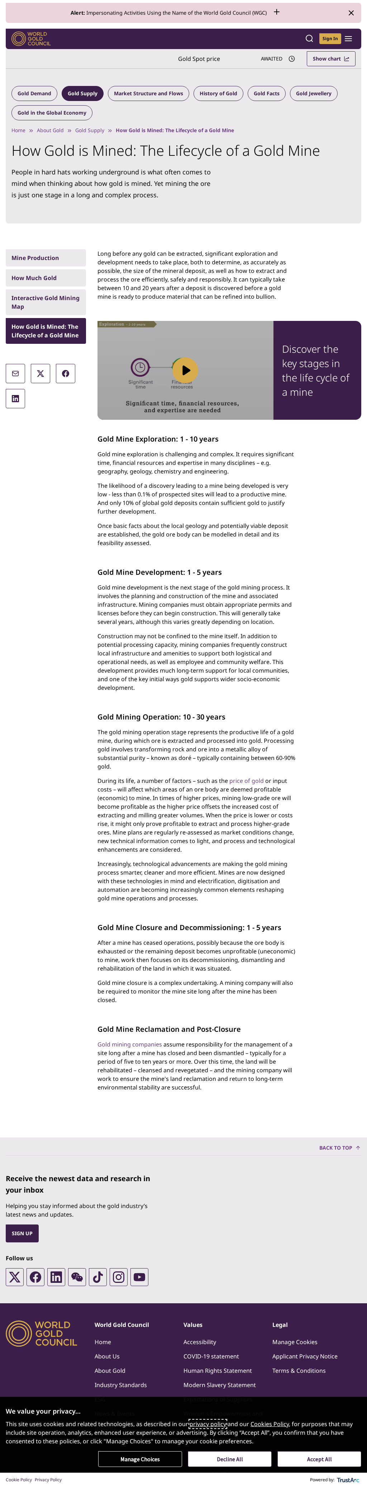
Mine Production (35, 258)
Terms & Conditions (299, 1371)
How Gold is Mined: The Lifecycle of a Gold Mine (44, 331)
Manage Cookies (295, 1342)
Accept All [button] (319, 1459)
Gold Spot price (199, 59)
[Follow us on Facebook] (35, 1277)
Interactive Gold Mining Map (45, 302)
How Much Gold (34, 278)
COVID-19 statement (211, 1356)
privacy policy (208, 1424)
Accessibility (200, 1342)
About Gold (50, 130)
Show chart (327, 58)
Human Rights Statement (218, 1371)
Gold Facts (267, 93)
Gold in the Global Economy (52, 112)
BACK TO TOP (335, 1147)
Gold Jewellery (314, 93)
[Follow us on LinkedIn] (56, 1277)
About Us (107, 1356)
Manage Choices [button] (140, 1459)
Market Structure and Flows (148, 93)
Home (18, 130)
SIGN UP (22, 1233)
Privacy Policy (48, 1480)
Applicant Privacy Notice (305, 1356)
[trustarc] (348, 1480)
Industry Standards (121, 1385)
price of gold (246, 781)
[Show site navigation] (348, 39)
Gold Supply (82, 93)
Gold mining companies (129, 1044)
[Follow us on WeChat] (77, 1277)
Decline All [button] (230, 1459)
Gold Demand (34, 93)
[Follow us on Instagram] (119, 1277)
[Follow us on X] (15, 1277)
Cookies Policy (270, 1424)
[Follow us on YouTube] (139, 1277)
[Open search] (309, 39)
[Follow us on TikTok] (98, 1277)
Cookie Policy (19, 1480)
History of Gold (218, 93)
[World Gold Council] (31, 39)
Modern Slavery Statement (220, 1385)
